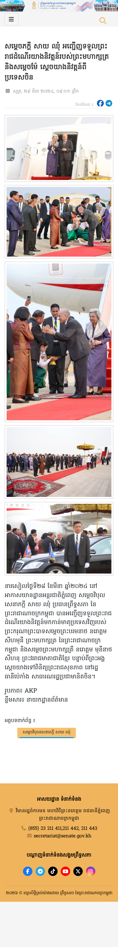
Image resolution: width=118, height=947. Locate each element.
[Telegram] (40, 871)
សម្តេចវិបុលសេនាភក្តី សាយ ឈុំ (46, 732)
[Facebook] (27, 871)
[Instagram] (90, 871)
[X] (78, 871)
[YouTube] (65, 871)
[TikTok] (53, 871)
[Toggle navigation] (11, 19)
